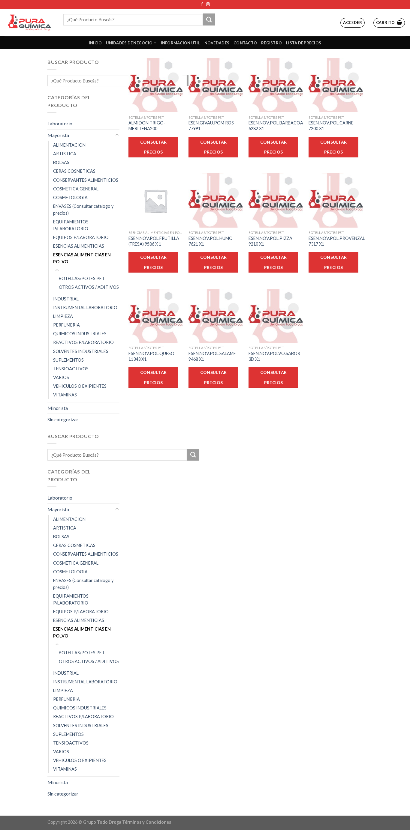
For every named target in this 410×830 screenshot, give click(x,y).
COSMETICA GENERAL (75, 188)
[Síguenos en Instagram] (208, 4)
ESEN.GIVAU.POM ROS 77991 (211, 125)
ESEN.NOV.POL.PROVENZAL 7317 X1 (337, 241)
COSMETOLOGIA (70, 197)
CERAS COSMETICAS (74, 171)
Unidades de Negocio (129, 42)
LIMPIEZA (63, 316)
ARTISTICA (64, 153)
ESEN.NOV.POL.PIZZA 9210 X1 (270, 241)
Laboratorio (59, 123)
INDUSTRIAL (66, 298)
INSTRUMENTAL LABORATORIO (85, 307)
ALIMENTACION (69, 145)
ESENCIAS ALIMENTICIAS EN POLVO (82, 258)
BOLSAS (61, 162)
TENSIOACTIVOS (71, 368)
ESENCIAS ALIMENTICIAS (78, 246)
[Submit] (209, 19)
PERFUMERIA (66, 324)
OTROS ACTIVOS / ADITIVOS (89, 287)
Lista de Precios (303, 42)
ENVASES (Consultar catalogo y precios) (83, 210)
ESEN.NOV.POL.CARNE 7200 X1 (331, 125)
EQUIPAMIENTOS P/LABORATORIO (71, 225)
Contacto (245, 42)
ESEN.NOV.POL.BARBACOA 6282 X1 (276, 125)
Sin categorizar (62, 419)
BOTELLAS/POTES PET (82, 278)
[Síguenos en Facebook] (202, 4)
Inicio (95, 42)
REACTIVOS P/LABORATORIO (83, 342)
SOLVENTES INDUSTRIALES (80, 351)
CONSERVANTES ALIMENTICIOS (85, 180)
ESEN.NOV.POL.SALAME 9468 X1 (212, 356)
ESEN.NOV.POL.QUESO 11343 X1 (151, 356)
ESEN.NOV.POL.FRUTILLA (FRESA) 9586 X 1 (153, 241)
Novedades (216, 42)
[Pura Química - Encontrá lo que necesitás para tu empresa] (29, 22)
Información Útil (180, 42)
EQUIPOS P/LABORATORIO (81, 237)
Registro (271, 42)
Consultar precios (153, 147)
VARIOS (61, 377)
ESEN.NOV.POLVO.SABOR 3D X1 (274, 356)
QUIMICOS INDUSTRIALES (80, 333)
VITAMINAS (65, 394)
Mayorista (58, 135)
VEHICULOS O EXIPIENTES (80, 386)
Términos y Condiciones (146, 822)
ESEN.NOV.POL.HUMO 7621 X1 (210, 241)
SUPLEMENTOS (68, 360)
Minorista (57, 408)
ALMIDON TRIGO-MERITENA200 (146, 125)
